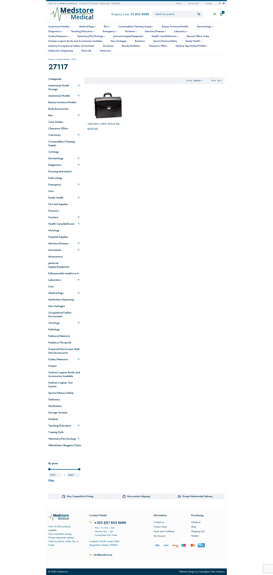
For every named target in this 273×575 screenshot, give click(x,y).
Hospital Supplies (58, 237)
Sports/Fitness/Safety (61, 393)
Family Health (55, 198)
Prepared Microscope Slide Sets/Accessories (64, 351)
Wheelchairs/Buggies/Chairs (64, 445)
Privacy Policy (160, 526)
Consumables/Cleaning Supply (61, 143)
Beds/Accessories (58, 109)
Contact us (159, 522)
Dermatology (55, 158)
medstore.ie (62, 571)
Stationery (54, 399)
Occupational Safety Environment (60, 314)
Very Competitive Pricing (80, 496)
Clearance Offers (58, 128)
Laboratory (54, 280)
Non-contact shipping (138, 496)
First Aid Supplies (58, 204)
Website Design (187, 571)
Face (51, 191)
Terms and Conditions (164, 531)
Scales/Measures (58, 359)
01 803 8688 (140, 14)
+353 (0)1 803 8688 (110, 522)
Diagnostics (54, 165)
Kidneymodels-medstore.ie (63, 273)
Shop (193, 526)
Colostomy (54, 135)
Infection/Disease (58, 243)
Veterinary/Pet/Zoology (62, 439)
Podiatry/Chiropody (60, 342)
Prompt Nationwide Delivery (197, 496)
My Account (193, 3)
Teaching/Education (59, 426)
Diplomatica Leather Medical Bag (103, 123)
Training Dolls (56, 432)
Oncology (54, 323)
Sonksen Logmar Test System (60, 384)
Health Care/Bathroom (61, 224)
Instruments (54, 250)
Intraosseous (55, 256)
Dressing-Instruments (60, 171)
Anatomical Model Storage (58, 87)
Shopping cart (198, 531)
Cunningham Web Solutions (211, 571)
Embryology (55, 178)
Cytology (53, 152)
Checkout (195, 522)
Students (53, 419)
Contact (208, 3)
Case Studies (55, 122)
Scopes (52, 366)
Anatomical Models (59, 96)
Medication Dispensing (61, 299)
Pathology (54, 329)
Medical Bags (56, 293)
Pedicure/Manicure (59, 336)
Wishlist (194, 536)
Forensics (53, 211)
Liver (51, 286)
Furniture (53, 217)
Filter (51, 480)
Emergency (54, 184)
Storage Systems (58, 412)
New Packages (56, 306)
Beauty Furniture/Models (62, 102)
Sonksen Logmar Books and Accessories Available (64, 374)
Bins (50, 115)
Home (178, 3)
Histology (53, 230)
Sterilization (55, 406)
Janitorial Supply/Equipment (58, 265)
